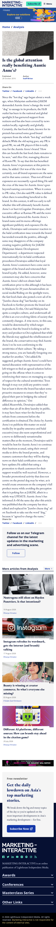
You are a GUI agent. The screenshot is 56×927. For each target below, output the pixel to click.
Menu (49, 3)
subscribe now (22, 829)
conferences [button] (13, 884)
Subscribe (34, 4)
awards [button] (8, 875)
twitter (5, 91)
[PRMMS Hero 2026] (28, 15)
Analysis (18, 27)
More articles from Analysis (26, 568)
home (6, 27)
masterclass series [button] (18, 893)
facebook (17, 91)
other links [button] (12, 902)
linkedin (29, 91)
